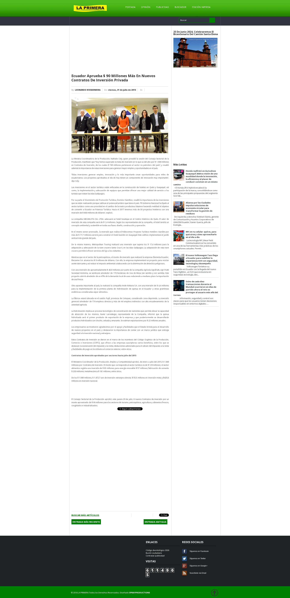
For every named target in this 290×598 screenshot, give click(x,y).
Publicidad (162, 7)
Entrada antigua (155, 521)
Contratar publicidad (155, 555)
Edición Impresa (201, 7)
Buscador (180, 7)
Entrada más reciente (86, 521)
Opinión (145, 7)
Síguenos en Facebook (184, 551)
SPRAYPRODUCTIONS (139, 592)
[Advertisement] (120, 50)
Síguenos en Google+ (184, 565)
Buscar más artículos (85, 515)
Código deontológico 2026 (157, 550)
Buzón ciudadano (154, 553)
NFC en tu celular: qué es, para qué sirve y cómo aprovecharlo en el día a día (201, 234)
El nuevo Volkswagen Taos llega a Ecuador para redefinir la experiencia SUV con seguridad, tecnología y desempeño (202, 259)
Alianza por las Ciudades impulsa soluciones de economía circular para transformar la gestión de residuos (199, 208)
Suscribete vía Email (184, 573)
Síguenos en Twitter (184, 558)
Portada (130, 7)
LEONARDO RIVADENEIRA (87, 89)
